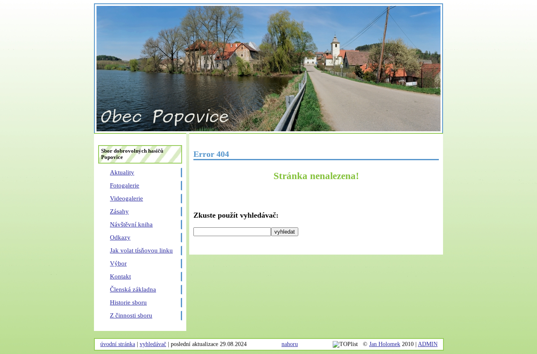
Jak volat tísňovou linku (141, 250)
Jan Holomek (384, 344)
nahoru (290, 344)
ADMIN (428, 344)
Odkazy (120, 237)
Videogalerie (126, 198)
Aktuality (122, 172)
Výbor (118, 263)
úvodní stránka (117, 344)
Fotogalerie (124, 185)
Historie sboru (128, 302)
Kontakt (120, 276)
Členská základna (133, 289)
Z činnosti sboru (131, 315)
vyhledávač (153, 344)
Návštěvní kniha (131, 224)
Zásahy (119, 211)
